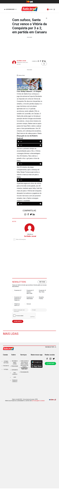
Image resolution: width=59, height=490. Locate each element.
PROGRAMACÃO (24, 372)
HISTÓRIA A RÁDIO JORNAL (15, 362)
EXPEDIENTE (15, 369)
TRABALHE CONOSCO (14, 381)
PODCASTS (6, 365)
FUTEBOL (6, 369)
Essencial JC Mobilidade (30, 297)
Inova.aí (29, 304)
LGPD (14, 377)
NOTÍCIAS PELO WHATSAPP (24, 368)
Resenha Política (41, 297)
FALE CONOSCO (14, 373)
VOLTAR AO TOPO (49, 347)
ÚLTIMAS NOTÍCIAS (6, 362)
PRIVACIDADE (14, 366)
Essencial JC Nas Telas (42, 290)
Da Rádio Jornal (21, 60)
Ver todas (42, 282)
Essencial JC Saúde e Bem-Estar (30, 290)
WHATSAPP (51, 363)
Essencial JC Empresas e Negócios (17, 297)
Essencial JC (17, 290)
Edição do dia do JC (17, 304)
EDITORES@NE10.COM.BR (38, 400)
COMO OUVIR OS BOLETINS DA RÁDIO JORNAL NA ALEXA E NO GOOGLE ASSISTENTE (24, 365)
